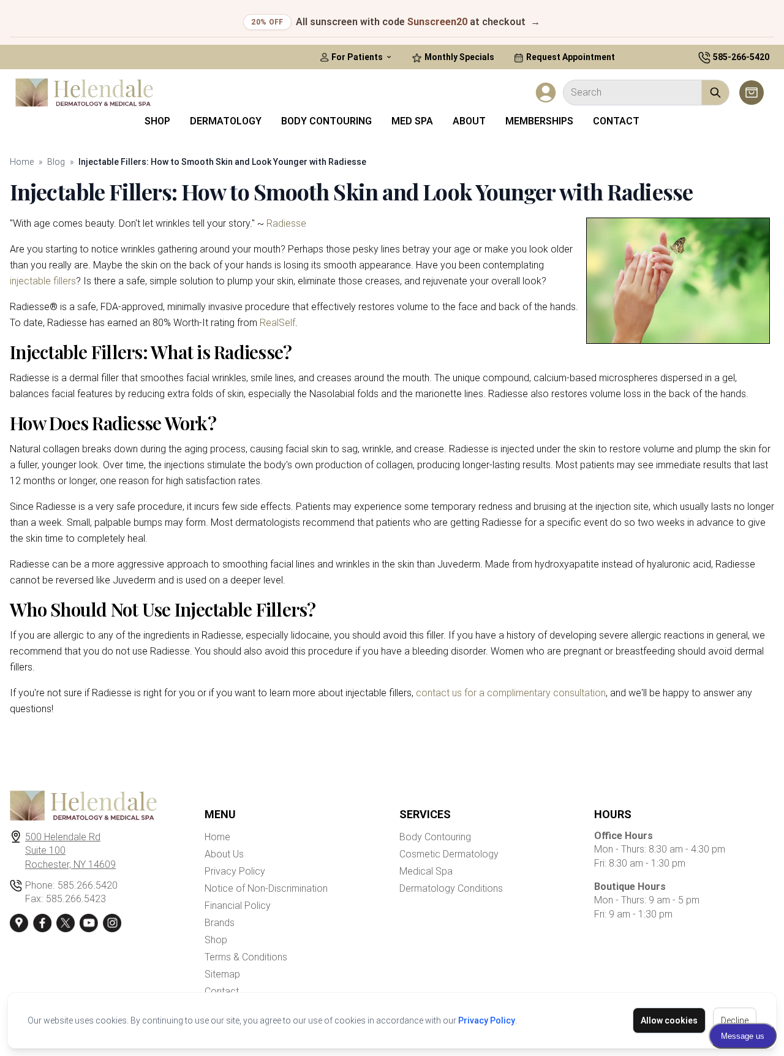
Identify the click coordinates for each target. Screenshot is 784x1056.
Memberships (539, 121)
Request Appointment (569, 57)
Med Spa (412, 121)
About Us (224, 854)
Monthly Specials (458, 57)
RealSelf (277, 323)
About (469, 121)
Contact (616, 121)
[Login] (545, 92)
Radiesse (286, 223)
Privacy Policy (486, 1020)
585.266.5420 (88, 885)
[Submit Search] (715, 92)
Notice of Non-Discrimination (266, 888)
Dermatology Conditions (451, 888)
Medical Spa (426, 871)
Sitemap (222, 974)
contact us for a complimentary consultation (511, 693)
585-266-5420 (741, 57)
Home (22, 162)
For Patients (357, 57)
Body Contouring (326, 121)
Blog (56, 162)
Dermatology (226, 121)
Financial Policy (238, 905)
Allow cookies (669, 1020)
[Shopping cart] (751, 92)
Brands (220, 923)
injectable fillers (43, 281)
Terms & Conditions (246, 957)
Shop (157, 121)
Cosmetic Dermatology (449, 854)
